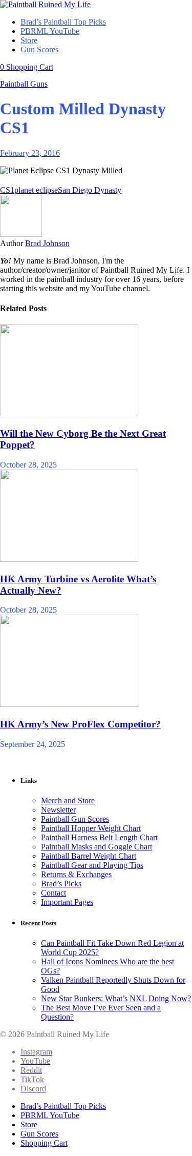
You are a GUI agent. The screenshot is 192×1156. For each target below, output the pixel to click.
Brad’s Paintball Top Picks (63, 1106)
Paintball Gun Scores (75, 819)
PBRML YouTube (49, 1115)
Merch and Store (68, 800)
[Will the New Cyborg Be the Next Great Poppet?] (69, 413)
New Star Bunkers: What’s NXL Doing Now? (116, 998)
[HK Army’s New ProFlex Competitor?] (69, 704)
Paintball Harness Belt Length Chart (99, 837)
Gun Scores (39, 1133)
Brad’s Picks (61, 883)
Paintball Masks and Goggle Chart (96, 846)
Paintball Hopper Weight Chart (91, 828)
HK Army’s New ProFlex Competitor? (80, 724)
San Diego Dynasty (89, 190)
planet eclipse (36, 190)
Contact (53, 892)
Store (28, 1124)
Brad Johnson (47, 243)
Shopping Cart (44, 1143)
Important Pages (67, 902)
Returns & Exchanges (76, 874)
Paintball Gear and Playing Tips (92, 865)
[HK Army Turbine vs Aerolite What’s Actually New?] (69, 559)
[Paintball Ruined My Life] (45, 4)
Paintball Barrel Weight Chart (88, 855)
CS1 (7, 190)
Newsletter (58, 809)
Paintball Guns (24, 83)
